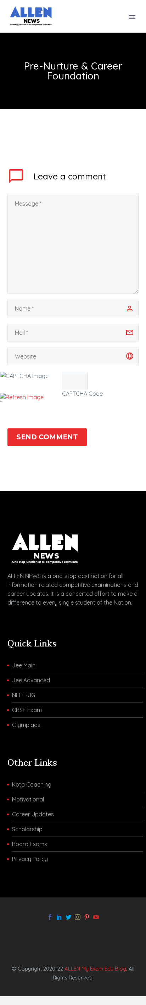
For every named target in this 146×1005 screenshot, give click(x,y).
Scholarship (27, 829)
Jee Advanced (31, 680)
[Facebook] (50, 917)
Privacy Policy (30, 858)
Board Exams (29, 844)
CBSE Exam (27, 710)
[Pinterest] (87, 917)
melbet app (15, 925)
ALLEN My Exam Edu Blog (95, 968)
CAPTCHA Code (82, 393)
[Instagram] (77, 917)
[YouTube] (96, 917)
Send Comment (47, 437)
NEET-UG (23, 695)
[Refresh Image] (22, 397)
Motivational (28, 799)
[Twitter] (68, 917)
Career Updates (33, 814)
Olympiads (26, 724)
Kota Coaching (31, 784)
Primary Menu (132, 17)
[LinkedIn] (59, 917)
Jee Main (23, 665)
